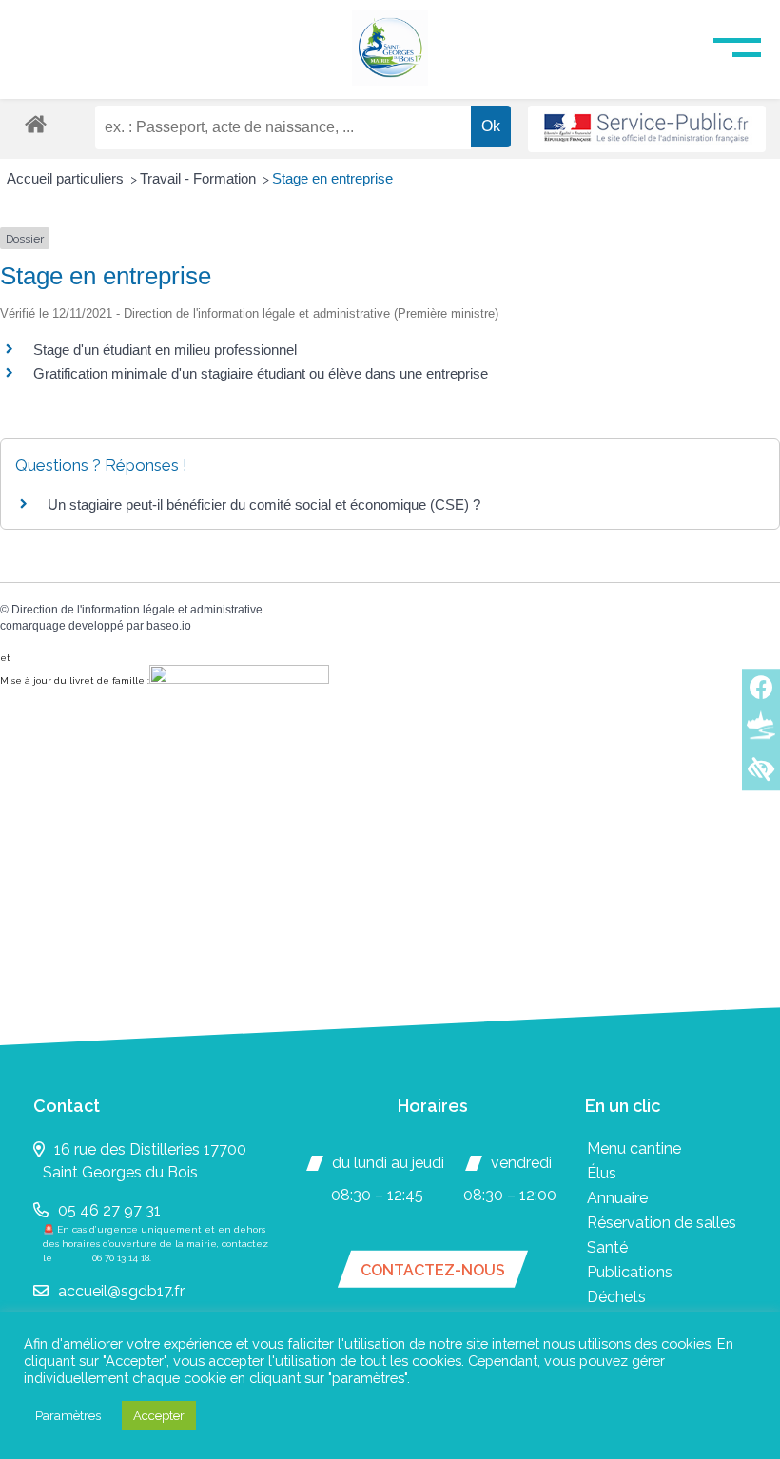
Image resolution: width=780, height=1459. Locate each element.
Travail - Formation (200, 178)
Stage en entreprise (332, 178)
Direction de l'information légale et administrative (137, 609)
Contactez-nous (433, 1270)
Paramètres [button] (68, 1416)
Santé (607, 1247)
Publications (630, 1272)
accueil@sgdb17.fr (121, 1291)
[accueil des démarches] (35, 123)
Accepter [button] (159, 1416)
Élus (601, 1173)
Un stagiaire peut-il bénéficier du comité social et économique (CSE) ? (264, 504)
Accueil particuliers (67, 178)
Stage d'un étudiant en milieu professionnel (165, 349)
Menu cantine (634, 1148)
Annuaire (617, 1198)
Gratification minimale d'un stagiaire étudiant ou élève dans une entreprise (260, 373)
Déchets (616, 1297)
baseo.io (168, 625)
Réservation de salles (661, 1223)
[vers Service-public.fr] (647, 129)
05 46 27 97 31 (109, 1210)
